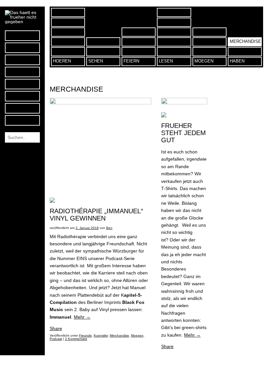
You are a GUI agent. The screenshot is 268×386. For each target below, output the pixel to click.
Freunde (209, 41)
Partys (139, 51)
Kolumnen (174, 12)
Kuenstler (174, 41)
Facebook (22, 35)
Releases (68, 22)
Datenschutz (22, 120)
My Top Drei (68, 12)
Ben (109, 228)
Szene (174, 51)
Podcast (22, 71)
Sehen (95, 61)
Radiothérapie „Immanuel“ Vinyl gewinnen (96, 214)
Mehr (82, 317)
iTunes (22, 59)
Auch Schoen (209, 32)
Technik (174, 22)
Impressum (22, 108)
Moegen (137, 335)
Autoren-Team (22, 83)
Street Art (103, 41)
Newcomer (174, 32)
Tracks (68, 32)
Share (56, 328)
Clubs (139, 41)
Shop (245, 51)
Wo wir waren (139, 32)
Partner (209, 51)
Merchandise (245, 41)
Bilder (103, 51)
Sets (68, 41)
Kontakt (22, 96)
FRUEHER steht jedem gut (183, 133)
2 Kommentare (76, 339)
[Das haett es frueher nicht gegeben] (22, 21)
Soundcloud (22, 47)
